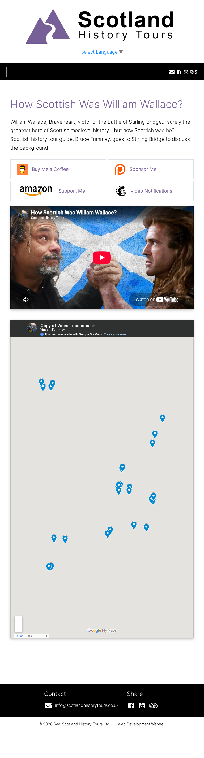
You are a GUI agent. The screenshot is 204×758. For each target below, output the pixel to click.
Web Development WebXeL (141, 724)
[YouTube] (184, 71)
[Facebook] (178, 71)
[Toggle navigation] (13, 72)
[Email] (171, 71)
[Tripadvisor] (193, 71)
